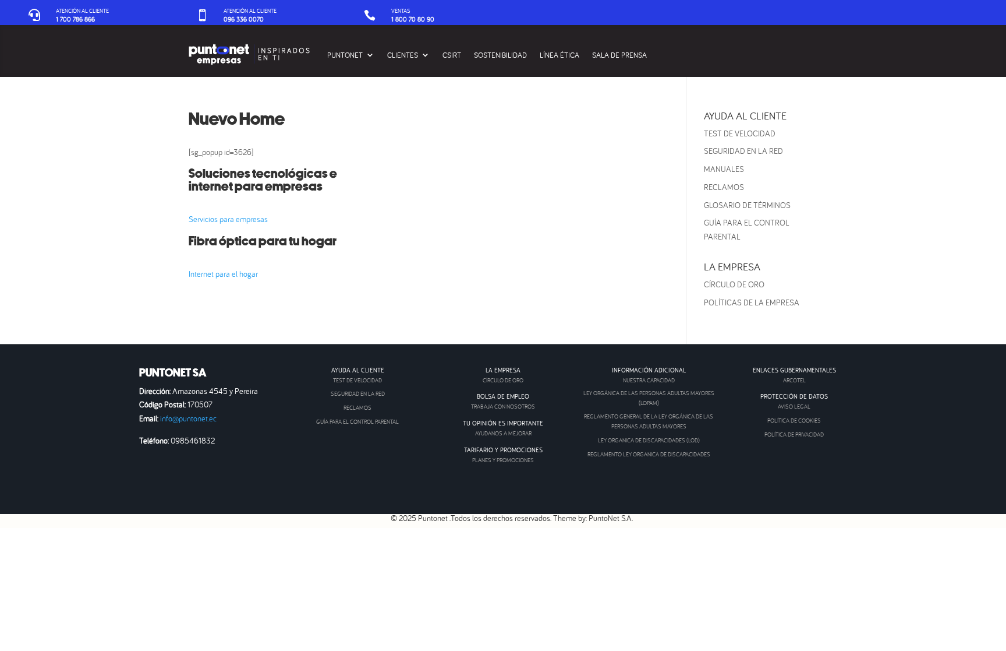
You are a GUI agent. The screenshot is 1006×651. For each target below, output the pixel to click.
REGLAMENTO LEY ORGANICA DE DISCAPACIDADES (648, 454)
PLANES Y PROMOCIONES (503, 460)
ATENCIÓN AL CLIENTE (82, 11)
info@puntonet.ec (188, 418)
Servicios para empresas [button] (228, 219)
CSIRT (451, 54)
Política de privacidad (794, 434)
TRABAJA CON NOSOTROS (503, 406)
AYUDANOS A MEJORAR (503, 433)
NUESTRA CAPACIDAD (649, 380)
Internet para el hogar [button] (223, 274)
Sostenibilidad (500, 54)
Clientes (402, 54)
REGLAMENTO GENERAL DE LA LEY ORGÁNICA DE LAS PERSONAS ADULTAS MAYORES (648, 421)
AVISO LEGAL (794, 406)
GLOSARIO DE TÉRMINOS (747, 205)
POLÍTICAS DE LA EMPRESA (751, 302)
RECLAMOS (724, 187)
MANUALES (724, 169)
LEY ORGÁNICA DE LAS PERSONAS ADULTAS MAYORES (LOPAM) (648, 398)
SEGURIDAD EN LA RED (743, 151)
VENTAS (400, 11)
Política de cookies (794, 420)
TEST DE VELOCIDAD (739, 133)
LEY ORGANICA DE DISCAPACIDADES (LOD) (649, 440)
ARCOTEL (794, 380)
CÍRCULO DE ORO (734, 284)
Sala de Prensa (619, 54)
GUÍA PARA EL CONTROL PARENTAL (357, 421)
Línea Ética (559, 54)
